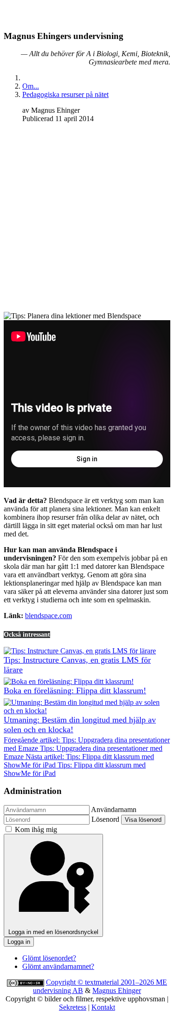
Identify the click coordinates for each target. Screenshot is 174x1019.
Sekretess (72, 1007)
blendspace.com (48, 615)
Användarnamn (113, 809)
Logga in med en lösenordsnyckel (53, 932)
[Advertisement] (87, 217)
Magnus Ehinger (116, 990)
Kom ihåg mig (36, 829)
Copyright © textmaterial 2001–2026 (101, 982)
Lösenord (105, 819)
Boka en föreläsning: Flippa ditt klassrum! (75, 690)
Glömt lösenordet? (49, 958)
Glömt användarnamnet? (58, 966)
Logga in (18, 941)
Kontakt (103, 1007)
